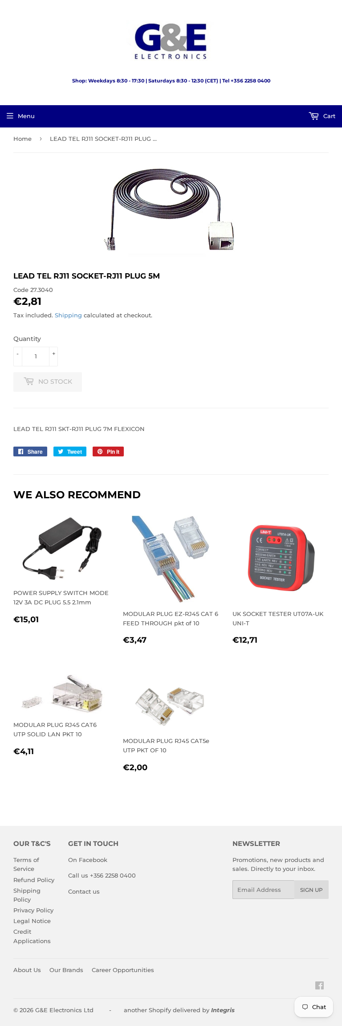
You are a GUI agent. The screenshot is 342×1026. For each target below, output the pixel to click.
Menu (26, 115)
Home (22, 138)
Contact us (84, 891)
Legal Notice (32, 920)
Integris (223, 1010)
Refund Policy (33, 879)
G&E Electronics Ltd (64, 1010)
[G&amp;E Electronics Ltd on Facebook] (319, 986)
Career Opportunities (123, 969)
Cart (328, 115)
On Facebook (87, 859)
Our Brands (66, 969)
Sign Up (311, 889)
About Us (27, 969)
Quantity (27, 339)
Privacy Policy (33, 910)
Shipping (68, 315)
